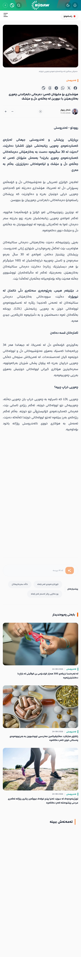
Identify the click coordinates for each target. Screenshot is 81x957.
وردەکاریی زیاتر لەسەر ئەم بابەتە (44, 593)
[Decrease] (12, 111)
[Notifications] (75, 5)
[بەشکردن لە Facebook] (75, 88)
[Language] (12, 5)
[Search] (18, 5)
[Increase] (5, 111)
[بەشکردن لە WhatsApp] (63, 88)
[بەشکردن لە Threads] (50, 88)
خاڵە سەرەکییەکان (20, 584)
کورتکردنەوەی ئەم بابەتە (47, 584)
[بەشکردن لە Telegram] (56, 88)
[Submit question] (69, 570)
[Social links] (5, 5)
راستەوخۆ (68, 16)
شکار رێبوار (65, 109)
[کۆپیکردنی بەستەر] (43, 88)
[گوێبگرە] (40, 111)
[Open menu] (5, 15)
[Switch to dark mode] (68, 5)
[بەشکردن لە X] (69, 88)
